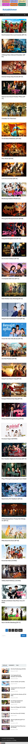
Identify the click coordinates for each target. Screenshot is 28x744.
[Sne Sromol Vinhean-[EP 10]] (14, 250)
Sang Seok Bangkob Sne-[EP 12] (11, 238)
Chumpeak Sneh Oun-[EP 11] (10, 278)
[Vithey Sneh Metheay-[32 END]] (14, 572)
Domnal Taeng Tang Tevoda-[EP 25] (12, 76)
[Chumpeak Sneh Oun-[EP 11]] (14, 270)
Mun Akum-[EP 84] (7, 158)
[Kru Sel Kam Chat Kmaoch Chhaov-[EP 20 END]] (6, 700)
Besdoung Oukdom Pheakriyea (11, 198)
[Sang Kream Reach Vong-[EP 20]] (14, 370)
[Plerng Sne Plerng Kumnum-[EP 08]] (14, 210)
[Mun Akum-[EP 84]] (14, 150)
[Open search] (25, 14)
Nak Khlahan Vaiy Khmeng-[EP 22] (12, 298)
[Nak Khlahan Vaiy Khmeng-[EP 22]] (14, 290)
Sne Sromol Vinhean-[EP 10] (10, 258)
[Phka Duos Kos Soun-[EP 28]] (14, 532)
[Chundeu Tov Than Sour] (14, 109)
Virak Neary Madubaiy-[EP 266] (11, 138)
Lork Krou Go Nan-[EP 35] (9, 178)
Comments (11, 665)
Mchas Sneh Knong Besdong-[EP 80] (13, 418)
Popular (5, 665)
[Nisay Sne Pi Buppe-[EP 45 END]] (6, 707)
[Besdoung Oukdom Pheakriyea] (14, 190)
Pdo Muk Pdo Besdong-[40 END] (18, 668)
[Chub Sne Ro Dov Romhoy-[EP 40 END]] (6, 694)
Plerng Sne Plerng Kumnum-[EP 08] (12, 218)
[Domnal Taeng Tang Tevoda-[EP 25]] (14, 68)
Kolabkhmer (10, 9)
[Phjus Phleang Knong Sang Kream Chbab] (14, 470)
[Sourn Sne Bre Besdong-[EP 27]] (14, 613)
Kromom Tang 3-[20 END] (9, 439)
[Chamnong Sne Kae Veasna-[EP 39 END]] (6, 688)
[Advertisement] (13, 650)
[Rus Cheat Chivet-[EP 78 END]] (6, 713)
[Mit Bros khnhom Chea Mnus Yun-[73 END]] (14, 592)
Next (20, 630)
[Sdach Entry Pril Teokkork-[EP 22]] (14, 490)
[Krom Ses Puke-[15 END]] (14, 552)
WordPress (9, 740)
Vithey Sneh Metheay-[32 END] (11, 580)
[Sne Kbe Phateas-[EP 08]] (14, 350)
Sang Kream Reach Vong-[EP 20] (11, 378)
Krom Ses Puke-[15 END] (9, 560)
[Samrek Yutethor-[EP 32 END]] (6, 681)
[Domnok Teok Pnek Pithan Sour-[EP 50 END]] (6, 726)
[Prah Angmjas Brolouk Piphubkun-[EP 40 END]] (6, 675)
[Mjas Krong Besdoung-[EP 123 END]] (6, 719)
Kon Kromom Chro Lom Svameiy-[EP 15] (14, 35)
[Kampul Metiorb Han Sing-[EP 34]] (14, 390)
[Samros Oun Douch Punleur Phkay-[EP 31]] (14, 88)
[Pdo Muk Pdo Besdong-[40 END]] (6, 669)
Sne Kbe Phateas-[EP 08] (9, 358)
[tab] (5, 665)
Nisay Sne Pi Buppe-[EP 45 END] (18, 707)
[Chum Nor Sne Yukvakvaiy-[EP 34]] (14, 330)
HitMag (14, 740)
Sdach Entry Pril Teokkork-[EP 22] (12, 499)
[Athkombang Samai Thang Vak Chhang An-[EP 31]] (14, 510)
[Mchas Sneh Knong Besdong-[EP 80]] (14, 410)
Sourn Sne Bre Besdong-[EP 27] (11, 622)
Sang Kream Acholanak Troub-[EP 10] (13, 318)
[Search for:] (14, 635)
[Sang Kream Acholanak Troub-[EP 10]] (14, 310)
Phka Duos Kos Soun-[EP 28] (10, 540)
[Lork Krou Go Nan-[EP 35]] (14, 170)
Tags (17, 665)
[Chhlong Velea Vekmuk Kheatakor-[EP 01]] (14, 46)
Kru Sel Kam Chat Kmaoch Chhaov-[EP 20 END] (17, 701)
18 (16, 630)
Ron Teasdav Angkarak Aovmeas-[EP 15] (14, 459)
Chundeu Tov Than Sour (9, 118)
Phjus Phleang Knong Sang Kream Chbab (14, 479)
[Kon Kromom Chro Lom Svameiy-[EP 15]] (14, 26)
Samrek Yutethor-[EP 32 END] (18, 681)
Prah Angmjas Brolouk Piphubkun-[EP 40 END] (16, 676)
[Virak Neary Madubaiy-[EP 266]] (14, 130)
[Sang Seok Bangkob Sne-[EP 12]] (14, 230)
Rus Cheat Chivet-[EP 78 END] (18, 713)
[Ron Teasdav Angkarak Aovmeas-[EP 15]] (14, 450)
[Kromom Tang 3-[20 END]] (14, 430)
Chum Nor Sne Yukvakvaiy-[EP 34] (12, 338)
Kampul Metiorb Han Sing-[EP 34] (12, 398)
